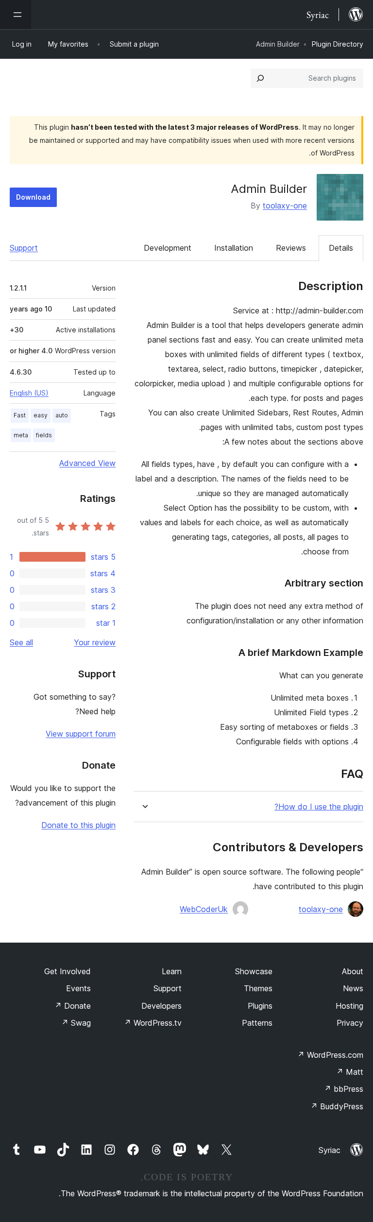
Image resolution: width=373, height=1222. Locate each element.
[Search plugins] (260, 78)
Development (167, 248)
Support (24, 248)
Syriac (329, 1150)
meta (21, 435)
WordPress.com (330, 1055)
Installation (233, 248)
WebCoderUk (204, 909)
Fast (20, 415)
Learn (172, 971)
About (352, 971)
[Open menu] (15, 14)
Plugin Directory (337, 44)
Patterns (257, 1023)
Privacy (350, 1023)
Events (78, 988)
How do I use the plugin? (318, 806)
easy (41, 415)
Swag (76, 1023)
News (353, 988)
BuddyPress (336, 1106)
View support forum (81, 734)
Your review (95, 642)
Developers (161, 1006)
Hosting (349, 1006)
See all (21, 642)
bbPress (343, 1089)
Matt (349, 1072)
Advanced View (87, 463)
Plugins (260, 1006)
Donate (72, 1006)
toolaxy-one (285, 205)
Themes (258, 988)
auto (61, 415)
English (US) (29, 393)
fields (44, 435)
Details (341, 248)
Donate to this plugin (78, 825)
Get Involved (67, 971)
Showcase (253, 971)
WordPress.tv (153, 1023)
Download (33, 197)
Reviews (291, 248)
